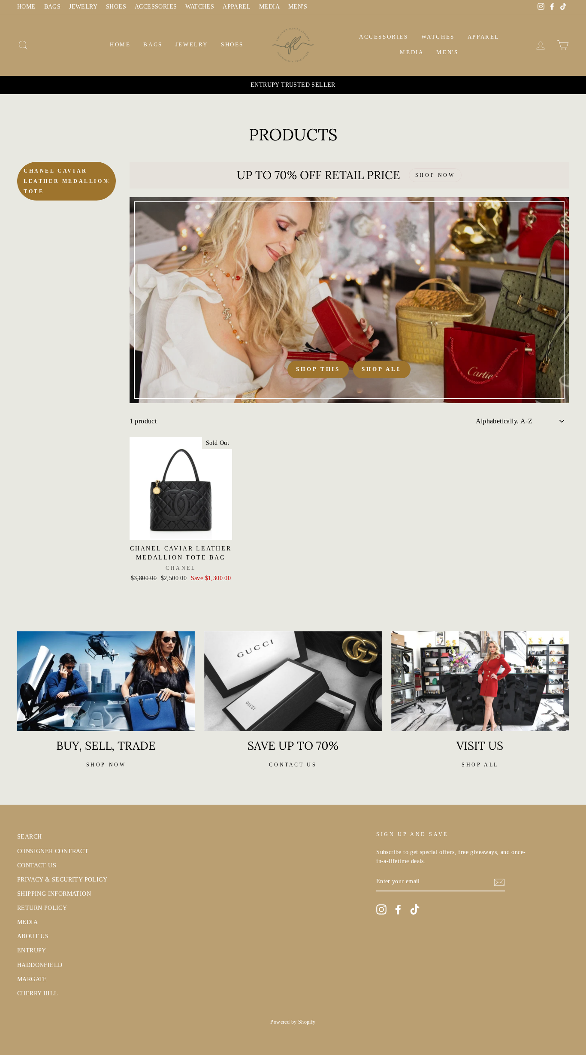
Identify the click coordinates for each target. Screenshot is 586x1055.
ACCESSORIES (156, 6)
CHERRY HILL (37, 993)
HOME (26, 6)
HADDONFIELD (39, 965)
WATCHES (199, 6)
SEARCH (29, 836)
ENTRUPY (31, 950)
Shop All (382, 369)
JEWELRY (83, 6)
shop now (106, 765)
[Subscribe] (499, 882)
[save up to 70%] (293, 681)
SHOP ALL (480, 765)
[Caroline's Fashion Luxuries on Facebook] (398, 909)
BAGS (52, 6)
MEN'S (297, 6)
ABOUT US (32, 936)
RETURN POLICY (42, 908)
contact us (293, 765)
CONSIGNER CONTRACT (52, 851)
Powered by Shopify (292, 1022)
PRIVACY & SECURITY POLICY (62, 879)
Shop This (318, 369)
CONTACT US (36, 865)
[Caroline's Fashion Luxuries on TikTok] (415, 909)
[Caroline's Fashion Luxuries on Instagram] (381, 909)
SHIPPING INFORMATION (54, 894)
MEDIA (269, 6)
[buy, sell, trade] (106, 681)
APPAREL (237, 6)
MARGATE (32, 979)
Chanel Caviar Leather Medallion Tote (66, 181)
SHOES (116, 6)
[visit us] (480, 681)
